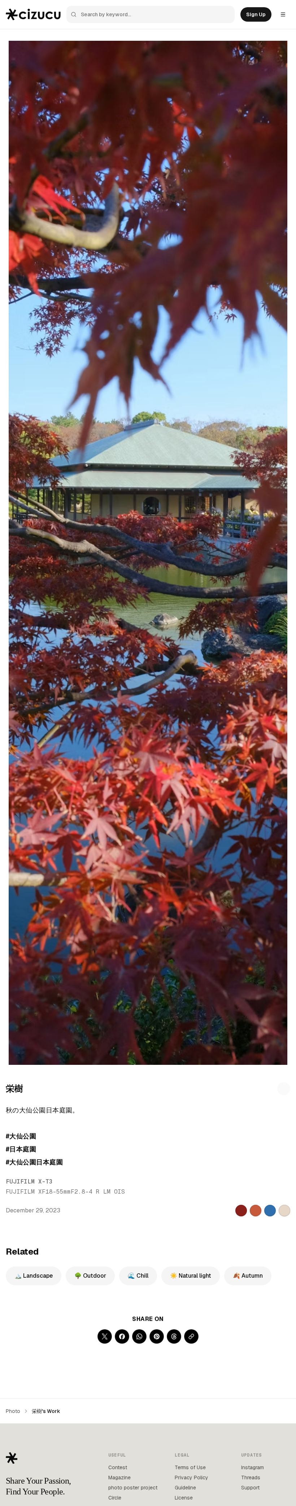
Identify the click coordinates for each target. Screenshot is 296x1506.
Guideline (185, 1487)
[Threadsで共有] (174, 1336)
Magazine (119, 1477)
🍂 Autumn (248, 1275)
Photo (13, 1411)
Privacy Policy (191, 1477)
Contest (117, 1467)
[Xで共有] (104, 1336)
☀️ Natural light (190, 1275)
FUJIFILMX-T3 (29, 1181)
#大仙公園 (21, 1136)
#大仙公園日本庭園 (34, 1162)
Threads (250, 1477)
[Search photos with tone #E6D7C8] (284, 1210)
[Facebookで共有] (122, 1336)
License (184, 1497)
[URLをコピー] (191, 1336)
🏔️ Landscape (33, 1275)
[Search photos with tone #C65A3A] (255, 1210)
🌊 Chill (138, 1275)
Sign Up (256, 14)
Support (250, 1487)
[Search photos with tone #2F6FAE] (270, 1210)
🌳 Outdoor (90, 1275)
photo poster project (132, 1487)
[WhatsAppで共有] (139, 1336)
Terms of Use (190, 1467)
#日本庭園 (21, 1149)
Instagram (252, 1467)
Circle (114, 1497)
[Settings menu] (283, 14)
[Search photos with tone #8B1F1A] (241, 1210)
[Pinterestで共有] (156, 1336)
